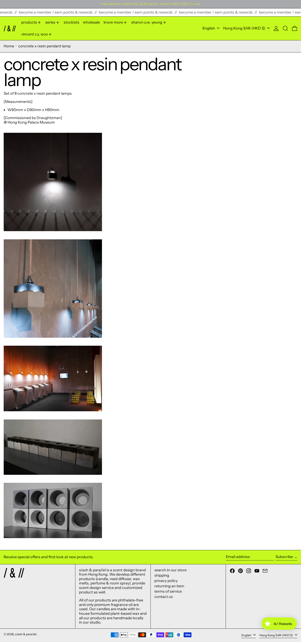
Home (9, 46)
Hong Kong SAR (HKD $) (244, 28)
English (209, 28)
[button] (285, 28)
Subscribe (284, 557)
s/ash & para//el (25, 634)
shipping (161, 575)
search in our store (170, 570)
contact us (163, 596)
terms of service (168, 591)
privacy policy (166, 580)
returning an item (169, 586)
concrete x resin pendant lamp (44, 46)
